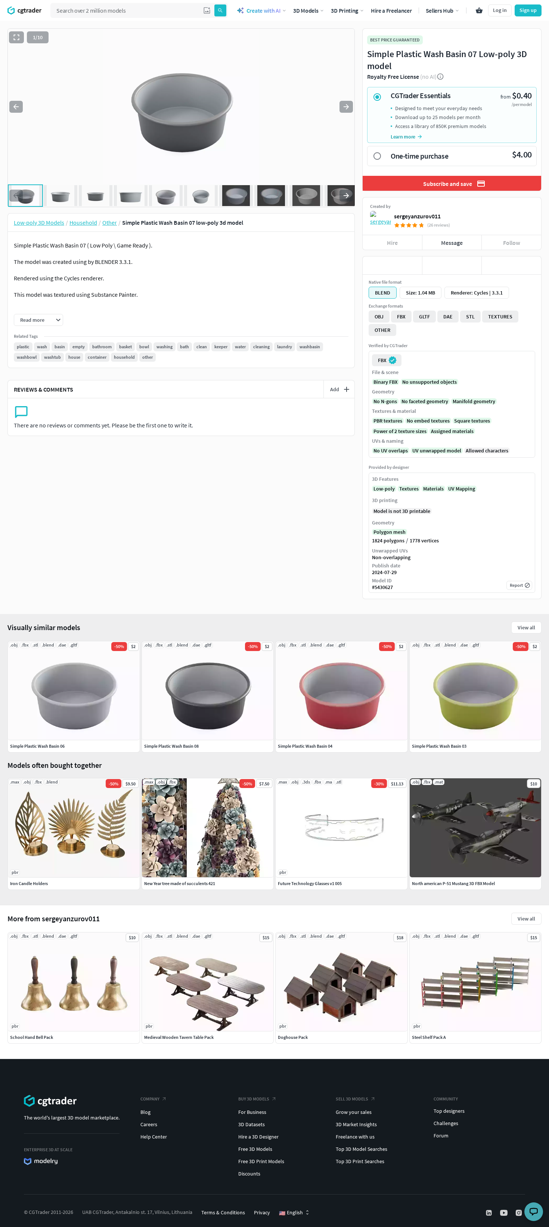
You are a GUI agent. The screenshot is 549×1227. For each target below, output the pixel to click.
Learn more (403, 136)
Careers (148, 1124)
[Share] (511, 265)
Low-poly (384, 488)
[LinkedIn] (489, 1212)
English (291, 1213)
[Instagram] (519, 1213)
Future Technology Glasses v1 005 (310, 883)
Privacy (262, 1212)
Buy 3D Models (253, 1099)
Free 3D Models (255, 1149)
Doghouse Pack (293, 1037)
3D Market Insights (356, 1124)
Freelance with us (355, 1136)
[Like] (392, 265)
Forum (441, 1135)
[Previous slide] (16, 107)
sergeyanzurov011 (417, 216)
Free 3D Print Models (261, 1161)
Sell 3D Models (352, 1099)
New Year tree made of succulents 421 (179, 883)
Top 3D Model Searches (361, 1149)
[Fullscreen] (16, 37)
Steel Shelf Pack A (429, 1037)
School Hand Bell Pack (31, 1037)
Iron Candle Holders (29, 883)
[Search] (220, 10)
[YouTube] (504, 1212)
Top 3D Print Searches (360, 1161)
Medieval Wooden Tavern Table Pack (179, 1037)
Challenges (446, 1123)
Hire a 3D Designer (258, 1136)
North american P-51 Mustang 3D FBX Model (453, 883)
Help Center (153, 1136)
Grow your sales (354, 1112)
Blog (145, 1112)
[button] (207, 10)
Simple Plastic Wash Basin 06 (37, 746)
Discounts (249, 1173)
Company (149, 1099)
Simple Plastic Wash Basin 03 (439, 746)
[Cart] (479, 10)
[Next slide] (346, 107)
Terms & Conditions (223, 1212)
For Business (252, 1112)
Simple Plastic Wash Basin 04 (305, 746)
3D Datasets (251, 1124)
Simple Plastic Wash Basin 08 (171, 746)
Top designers (449, 1111)
